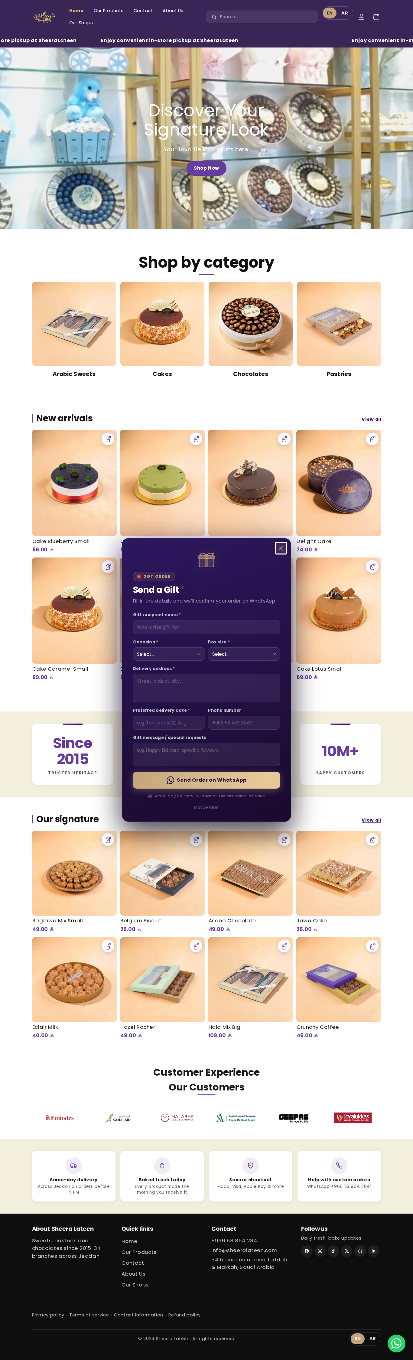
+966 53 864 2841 (235, 1240)
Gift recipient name (157, 615)
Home (130, 1241)
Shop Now (206, 168)
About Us (133, 1273)
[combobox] (262, 17)
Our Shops (135, 1284)
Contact (133, 1263)
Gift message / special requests (169, 737)
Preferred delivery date (161, 710)
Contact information (138, 1315)
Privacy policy (48, 1315)
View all (371, 419)
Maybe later (206, 807)
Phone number (224, 710)
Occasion (145, 642)
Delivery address (154, 669)
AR (344, 13)
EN (330, 13)
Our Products (139, 1252)
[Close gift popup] (281, 548)
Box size (219, 642)
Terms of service (89, 1315)
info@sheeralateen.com (244, 1250)
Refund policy (184, 1315)
